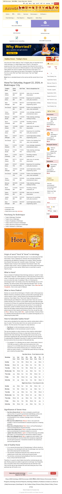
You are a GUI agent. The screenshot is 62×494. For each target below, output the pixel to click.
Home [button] (7, 14)
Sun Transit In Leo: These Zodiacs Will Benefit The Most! (53, 99)
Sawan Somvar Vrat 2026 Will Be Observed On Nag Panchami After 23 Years (53, 96)
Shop (7, 479)
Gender (48, 207)
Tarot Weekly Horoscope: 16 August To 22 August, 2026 (53, 106)
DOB (49, 210)
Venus (24, 415)
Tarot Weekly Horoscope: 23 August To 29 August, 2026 (53, 76)
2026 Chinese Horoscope (44, 479)
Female (50, 208)
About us (55, 481)
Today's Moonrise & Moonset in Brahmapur (16, 224)
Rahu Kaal (38, 285)
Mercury (25, 421)
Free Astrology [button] (10, 18)
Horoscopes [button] (33, 14)
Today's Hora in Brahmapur (12, 219)
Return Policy (49, 484)
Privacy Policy (40, 484)
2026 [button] (18, 14)
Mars (22, 312)
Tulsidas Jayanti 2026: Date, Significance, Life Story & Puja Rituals (53, 89)
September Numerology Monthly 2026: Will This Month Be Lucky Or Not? (53, 79)
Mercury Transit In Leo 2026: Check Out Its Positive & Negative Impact (53, 83)
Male (54, 206)
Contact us (49, 481)
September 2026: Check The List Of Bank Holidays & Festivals (53, 93)
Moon (7, 312)
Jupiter (24, 433)
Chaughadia (7, 287)
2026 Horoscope (23, 479)
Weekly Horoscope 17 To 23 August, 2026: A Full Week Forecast (53, 103)
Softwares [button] (43, 14)
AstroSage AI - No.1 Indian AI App (25, 484)
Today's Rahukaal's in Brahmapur (13, 226)
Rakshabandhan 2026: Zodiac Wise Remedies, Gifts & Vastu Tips (53, 86)
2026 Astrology (13, 479)
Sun (22, 412)
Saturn (23, 429)
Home (24, 489)
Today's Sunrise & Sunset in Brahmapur (15, 222)
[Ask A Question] (31, 50)
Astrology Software (32, 481)
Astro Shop (39, 18)
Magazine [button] (30, 18)
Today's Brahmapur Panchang (13, 217)
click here (19, 211)
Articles (48, 73)
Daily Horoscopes (10, 484)
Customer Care (35, 489)
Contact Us (29, 489)
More (48, 126)
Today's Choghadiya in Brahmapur (14, 221)
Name (48, 202)
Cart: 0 (56, 3)
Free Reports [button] (20, 18)
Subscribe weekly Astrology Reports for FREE (17, 474)
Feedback (42, 481)
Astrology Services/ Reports (18, 481)
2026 (52, 73)
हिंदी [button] (13, 14)
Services (25, 14)
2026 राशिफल (32, 479)
